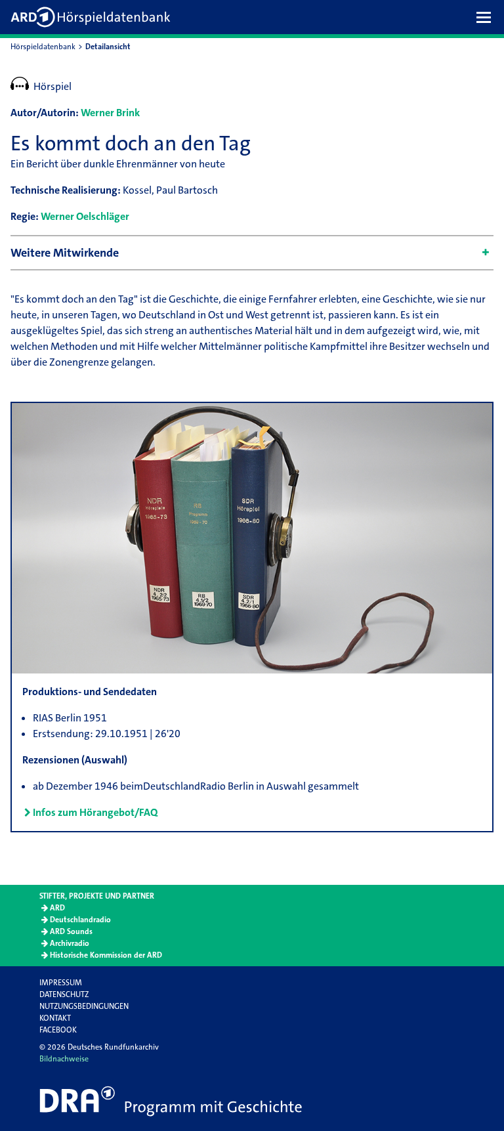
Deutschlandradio (80, 919)
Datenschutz (64, 994)
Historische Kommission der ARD (106, 955)
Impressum (60, 982)
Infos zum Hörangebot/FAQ (95, 812)
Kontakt (55, 1018)
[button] (487, 17)
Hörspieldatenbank (42, 46)
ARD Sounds (71, 931)
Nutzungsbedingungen (84, 1006)
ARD (57, 908)
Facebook (58, 1030)
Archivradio (69, 943)
